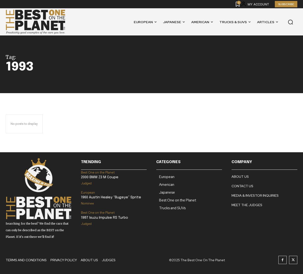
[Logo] (35, 22)
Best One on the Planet (98, 172)
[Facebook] (282, 260)
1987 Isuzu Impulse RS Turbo (104, 218)
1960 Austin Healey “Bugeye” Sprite (111, 197)
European (88, 193)
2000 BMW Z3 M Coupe (99, 177)
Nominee (87, 203)
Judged (86, 183)
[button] (290, 22)
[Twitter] (293, 260)
